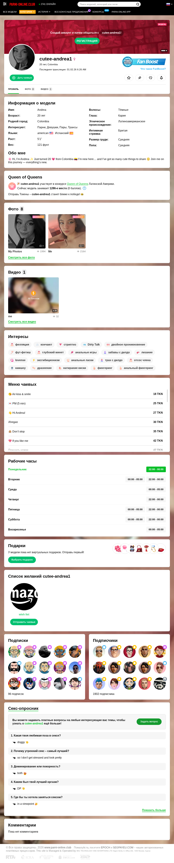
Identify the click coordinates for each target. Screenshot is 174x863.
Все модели (10, 12)
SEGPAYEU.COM (123, 847)
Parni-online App (121, 12)
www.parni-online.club (57, 847)
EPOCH (105, 847)
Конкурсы (98, 12)
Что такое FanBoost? (153, 68)
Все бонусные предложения (71, 12)
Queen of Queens (77, 183)
